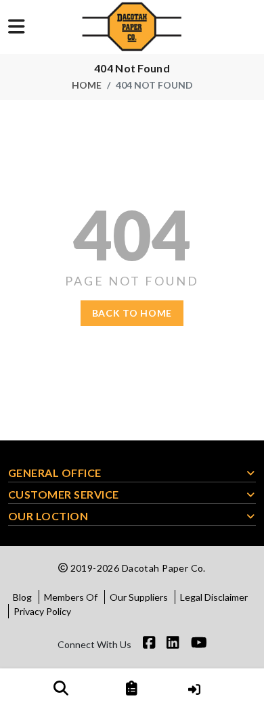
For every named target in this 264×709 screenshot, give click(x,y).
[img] (60, 688)
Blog (22, 597)
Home (87, 85)
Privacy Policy (42, 611)
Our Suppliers (139, 597)
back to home (132, 313)
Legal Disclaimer (214, 597)
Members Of (70, 597)
